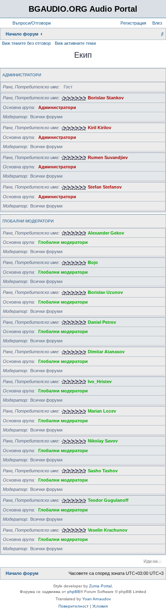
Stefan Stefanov (105, 186)
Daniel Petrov (102, 322)
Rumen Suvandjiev (108, 157)
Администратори (21, 75)
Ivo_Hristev (100, 381)
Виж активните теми (75, 43)
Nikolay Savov (103, 440)
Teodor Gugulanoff (108, 500)
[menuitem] (30, 23)
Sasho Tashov (103, 470)
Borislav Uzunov (105, 292)
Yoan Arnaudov (96, 599)
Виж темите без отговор (26, 43)
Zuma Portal (100, 586)
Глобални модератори (28, 221)
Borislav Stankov (106, 97)
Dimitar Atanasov (106, 351)
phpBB (73, 591)
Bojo (93, 262)
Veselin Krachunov (107, 530)
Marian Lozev (102, 411)
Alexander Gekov (106, 233)
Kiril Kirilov (99, 127)
